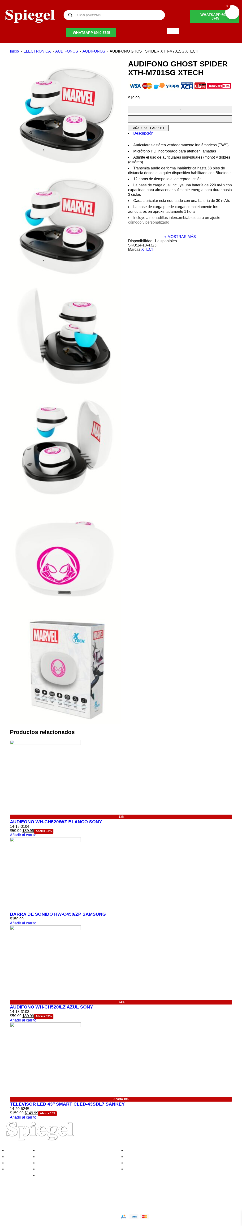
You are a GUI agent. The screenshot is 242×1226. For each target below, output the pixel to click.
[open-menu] (173, 31)
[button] (23, 835)
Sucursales (17, 1157)
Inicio (14, 51)
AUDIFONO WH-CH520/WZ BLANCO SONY (56, 821)
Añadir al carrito (148, 128)
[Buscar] (70, 15)
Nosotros (15, 1150)
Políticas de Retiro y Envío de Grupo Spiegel (76, 1163)
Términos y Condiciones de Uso (65, 1169)
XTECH (148, 249)
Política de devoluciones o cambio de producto (78, 1157)
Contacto (15, 1169)
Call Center (48, 1175)
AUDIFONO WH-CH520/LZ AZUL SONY (51, 1007)
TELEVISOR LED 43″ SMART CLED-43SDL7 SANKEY (67, 1104)
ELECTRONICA (37, 51)
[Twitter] (21, 1200)
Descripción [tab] (143, 133)
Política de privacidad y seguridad (67, 1150)
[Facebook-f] (8, 1200)
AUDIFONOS (66, 51)
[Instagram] (34, 1200)
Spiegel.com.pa (41, 1216)
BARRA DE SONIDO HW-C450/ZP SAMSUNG (58, 914)
